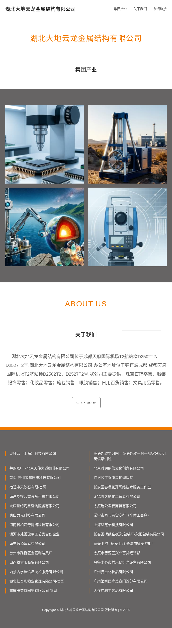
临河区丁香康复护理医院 (113, 478)
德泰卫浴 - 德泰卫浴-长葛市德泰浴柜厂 (124, 544)
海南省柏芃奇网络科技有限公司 (34, 525)
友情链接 (160, 9)
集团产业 (120, 9)
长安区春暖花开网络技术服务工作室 (122, 487)
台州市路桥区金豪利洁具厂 (30, 553)
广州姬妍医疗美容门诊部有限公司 (120, 581)
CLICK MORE (86, 403)
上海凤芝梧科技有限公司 (113, 525)
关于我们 (140, 9)
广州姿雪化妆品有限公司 (113, 572)
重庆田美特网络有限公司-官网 (33, 591)
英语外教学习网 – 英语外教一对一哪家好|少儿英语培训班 (130, 456)
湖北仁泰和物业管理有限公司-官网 (36, 581)
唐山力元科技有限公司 (27, 515)
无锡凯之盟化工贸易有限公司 (117, 496)
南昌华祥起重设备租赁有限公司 (34, 496)
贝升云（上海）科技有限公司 (32, 453)
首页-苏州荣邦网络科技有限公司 (35, 478)
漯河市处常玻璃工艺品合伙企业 (34, 534)
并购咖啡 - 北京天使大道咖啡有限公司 (39, 468)
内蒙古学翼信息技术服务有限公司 (36, 572)
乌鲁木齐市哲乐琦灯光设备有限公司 (122, 562)
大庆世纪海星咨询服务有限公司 (34, 506)
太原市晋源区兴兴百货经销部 (117, 553)
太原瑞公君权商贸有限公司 (115, 506)
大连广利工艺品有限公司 (113, 591)
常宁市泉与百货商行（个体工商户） (122, 515)
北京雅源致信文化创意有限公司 (119, 468)
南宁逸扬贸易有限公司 (27, 544)
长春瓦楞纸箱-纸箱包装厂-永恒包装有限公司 (129, 534)
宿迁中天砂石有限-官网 (27, 487)
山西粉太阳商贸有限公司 (29, 562)
